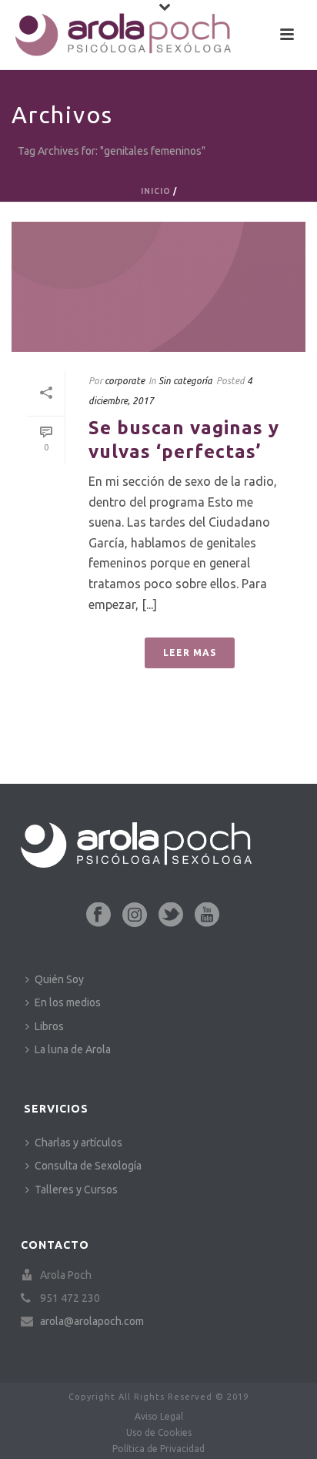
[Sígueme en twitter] (170, 915)
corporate (125, 381)
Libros (49, 1026)
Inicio (156, 191)
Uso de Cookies (159, 1432)
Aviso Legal (159, 1416)
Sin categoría (185, 381)
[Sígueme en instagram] (134, 915)
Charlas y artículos (78, 1142)
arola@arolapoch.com (92, 1321)
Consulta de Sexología (88, 1166)
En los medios (68, 1002)
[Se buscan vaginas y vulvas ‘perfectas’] (158, 287)
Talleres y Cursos (76, 1189)
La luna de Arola (73, 1049)
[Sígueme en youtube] (207, 915)
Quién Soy (59, 979)
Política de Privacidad (158, 1449)
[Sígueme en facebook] (98, 915)
